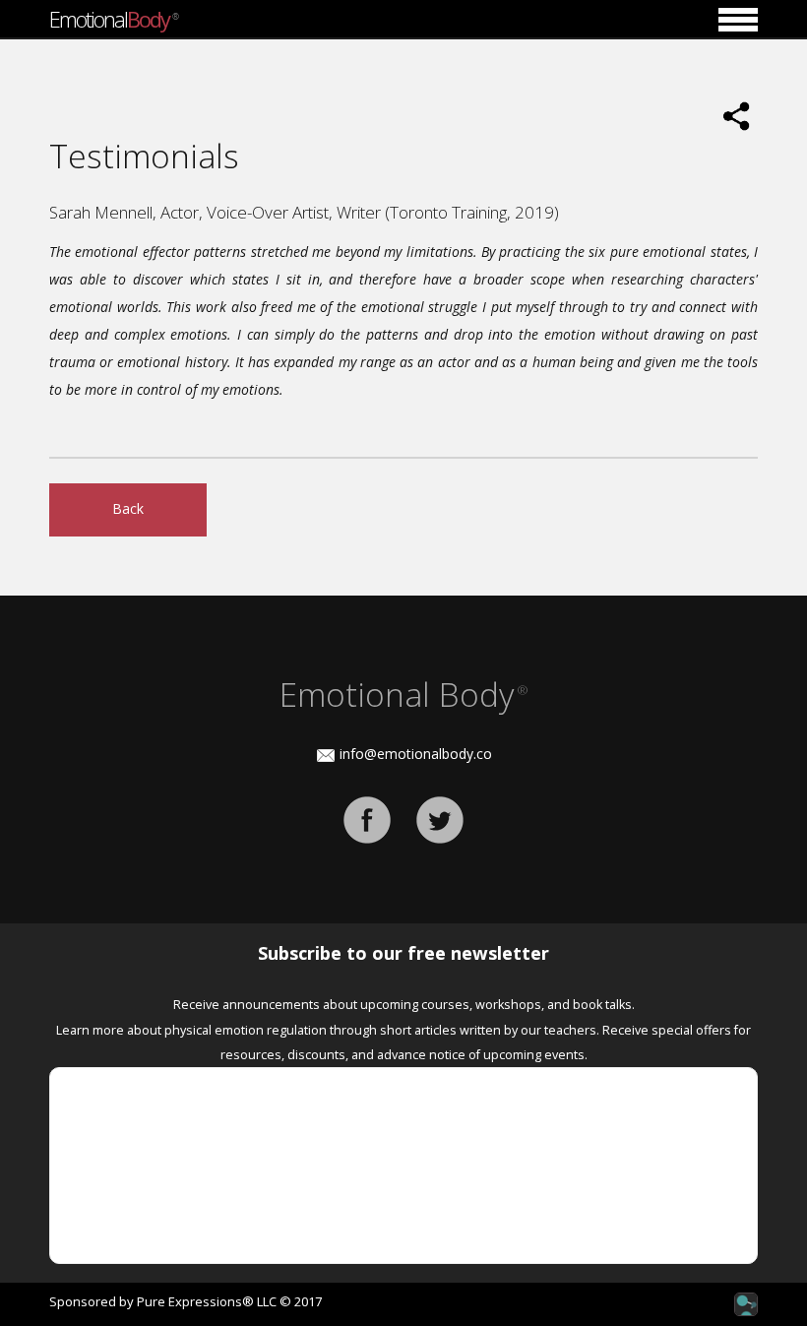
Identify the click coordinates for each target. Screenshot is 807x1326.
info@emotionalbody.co (416, 753)
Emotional (113, 18)
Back (128, 508)
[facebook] (367, 818)
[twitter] (439, 818)
